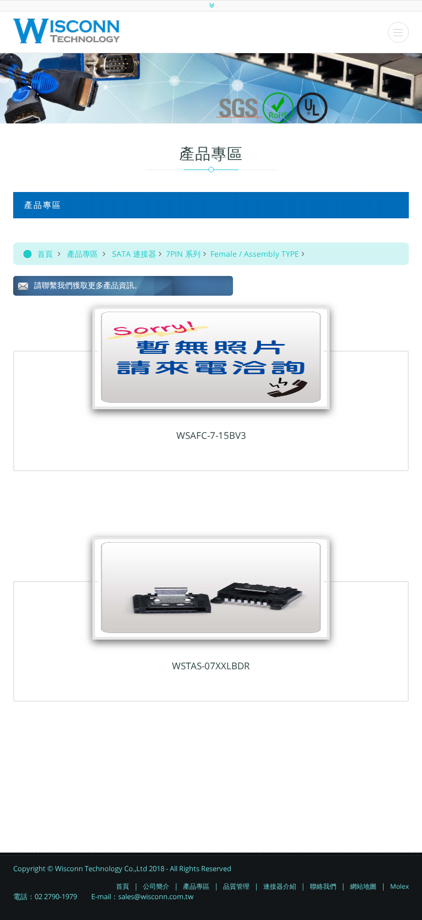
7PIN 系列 (183, 254)
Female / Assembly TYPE (254, 254)
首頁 (45, 254)
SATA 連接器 (134, 254)
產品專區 (82, 254)
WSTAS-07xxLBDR (211, 665)
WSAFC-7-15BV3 (211, 435)
